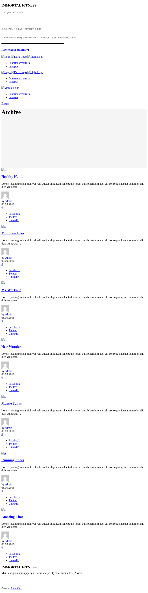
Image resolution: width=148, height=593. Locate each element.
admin (8, 201)
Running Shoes (12, 460)
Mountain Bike (12, 233)
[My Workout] (3, 282)
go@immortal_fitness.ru (21, 29)
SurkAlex (16, 588)
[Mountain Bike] (3, 226)
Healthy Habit (12, 176)
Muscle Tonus (11, 403)
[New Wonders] (3, 339)
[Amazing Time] (3, 509)
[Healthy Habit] (3, 169)
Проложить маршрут (15, 49)
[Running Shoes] (3, 453)
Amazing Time (12, 517)
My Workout (11, 290)
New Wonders (11, 346)
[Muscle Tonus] (3, 396)
